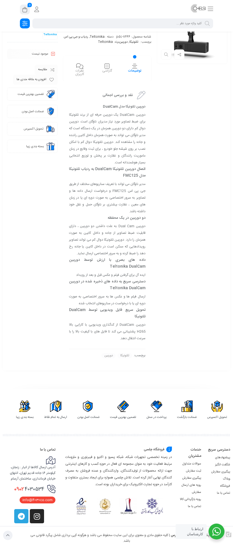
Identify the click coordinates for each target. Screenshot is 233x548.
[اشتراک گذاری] (179, 54)
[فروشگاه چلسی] (198, 9)
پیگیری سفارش (220, 471)
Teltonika (97, 36)
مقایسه (42, 69)
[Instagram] (37, 516)
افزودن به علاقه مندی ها (31, 79)
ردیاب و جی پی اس (76, 36)
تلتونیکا (133, 42)
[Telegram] (21, 516)
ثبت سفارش (193, 471)
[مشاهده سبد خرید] (24, 10)
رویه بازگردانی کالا (190, 499)
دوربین (123, 42)
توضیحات (134, 71)
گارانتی (107, 71)
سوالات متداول (191, 463)
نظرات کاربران (79, 72)
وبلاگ (226, 479)
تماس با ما (223, 493)
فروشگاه (225, 486)
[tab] (134, 69)
